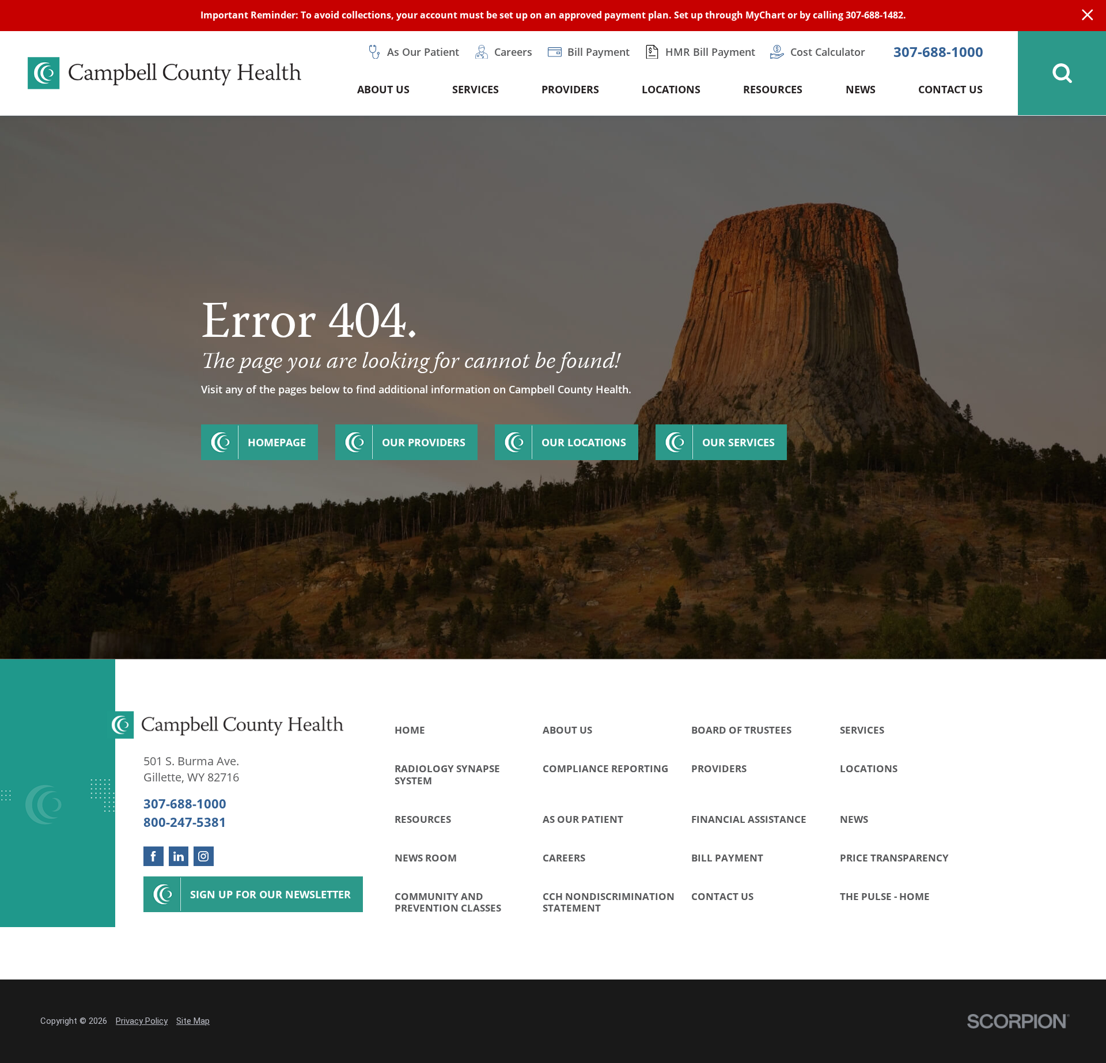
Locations (868, 768)
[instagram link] (204, 856)
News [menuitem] (861, 89)
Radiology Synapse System (447, 774)
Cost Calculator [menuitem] (827, 52)
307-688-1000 (938, 52)
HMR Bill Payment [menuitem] (710, 52)
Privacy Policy (142, 1021)
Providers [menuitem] (570, 89)
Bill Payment (727, 857)
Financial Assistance (748, 819)
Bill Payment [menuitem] (598, 52)
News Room (426, 857)
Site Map (193, 1021)
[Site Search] (1062, 73)
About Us (567, 729)
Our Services (738, 442)
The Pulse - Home (885, 896)
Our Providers (423, 442)
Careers (564, 857)
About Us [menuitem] (383, 89)
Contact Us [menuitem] (950, 89)
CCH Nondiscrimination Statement (609, 902)
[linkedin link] (179, 856)
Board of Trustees (741, 729)
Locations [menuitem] (671, 89)
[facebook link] (153, 856)
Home (410, 729)
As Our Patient (583, 819)
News (854, 819)
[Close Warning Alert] (1087, 15)
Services (862, 729)
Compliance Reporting (605, 768)
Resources (423, 819)
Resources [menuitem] (772, 89)
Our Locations (583, 442)
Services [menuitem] (475, 89)
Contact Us (722, 896)
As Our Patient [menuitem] (423, 52)
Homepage (277, 442)
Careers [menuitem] (513, 52)
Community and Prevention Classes (448, 902)
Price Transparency (894, 857)
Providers (719, 768)
